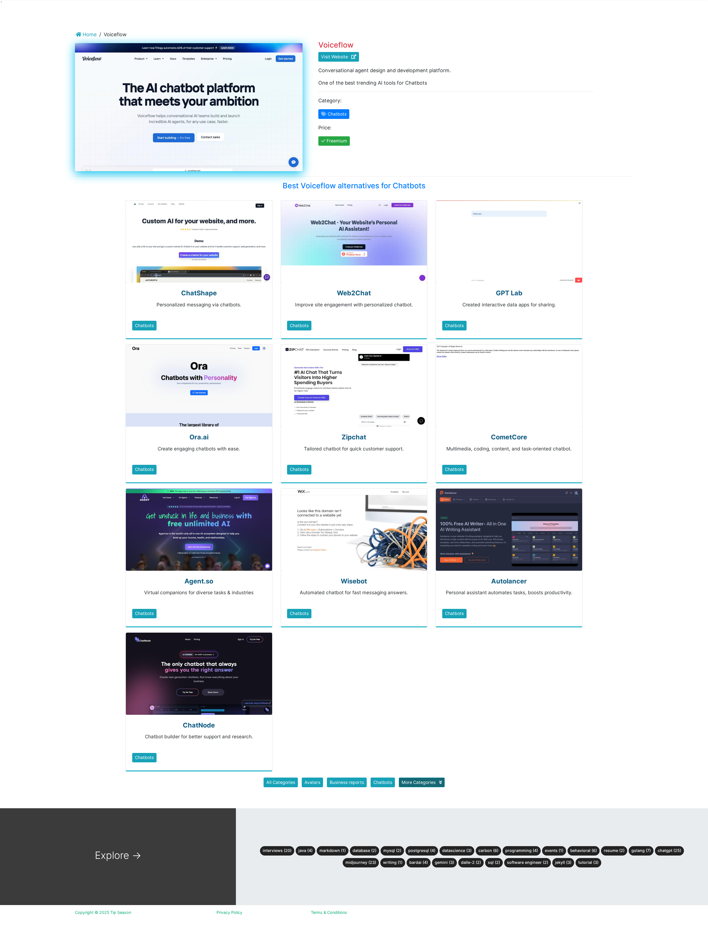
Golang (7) (641, 850)
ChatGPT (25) (669, 850)
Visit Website (336, 56)
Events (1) (554, 850)
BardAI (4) (418, 862)
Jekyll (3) (563, 862)
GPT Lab (509, 293)
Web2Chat (354, 293)
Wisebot (354, 581)
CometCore (509, 437)
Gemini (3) (444, 862)
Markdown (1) (332, 850)
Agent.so (198, 581)
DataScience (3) (457, 850)
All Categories (280, 782)
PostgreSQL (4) (421, 850)
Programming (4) (521, 850)
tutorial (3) (588, 862)
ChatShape (199, 293)
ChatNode (199, 725)
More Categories (419, 782)
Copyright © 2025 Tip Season (103, 912)
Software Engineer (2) (527, 862)
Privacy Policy (229, 912)
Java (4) (305, 850)
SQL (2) (494, 862)
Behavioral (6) (583, 850)
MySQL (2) (392, 850)
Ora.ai (199, 437)
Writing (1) (392, 862)
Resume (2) (614, 850)
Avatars (312, 782)
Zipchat (354, 437)
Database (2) (364, 850)
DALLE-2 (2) (471, 862)
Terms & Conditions (329, 912)
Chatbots (144, 325)
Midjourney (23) (360, 862)
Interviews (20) (277, 850)
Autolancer (509, 581)
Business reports (347, 782)
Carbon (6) (488, 850)
